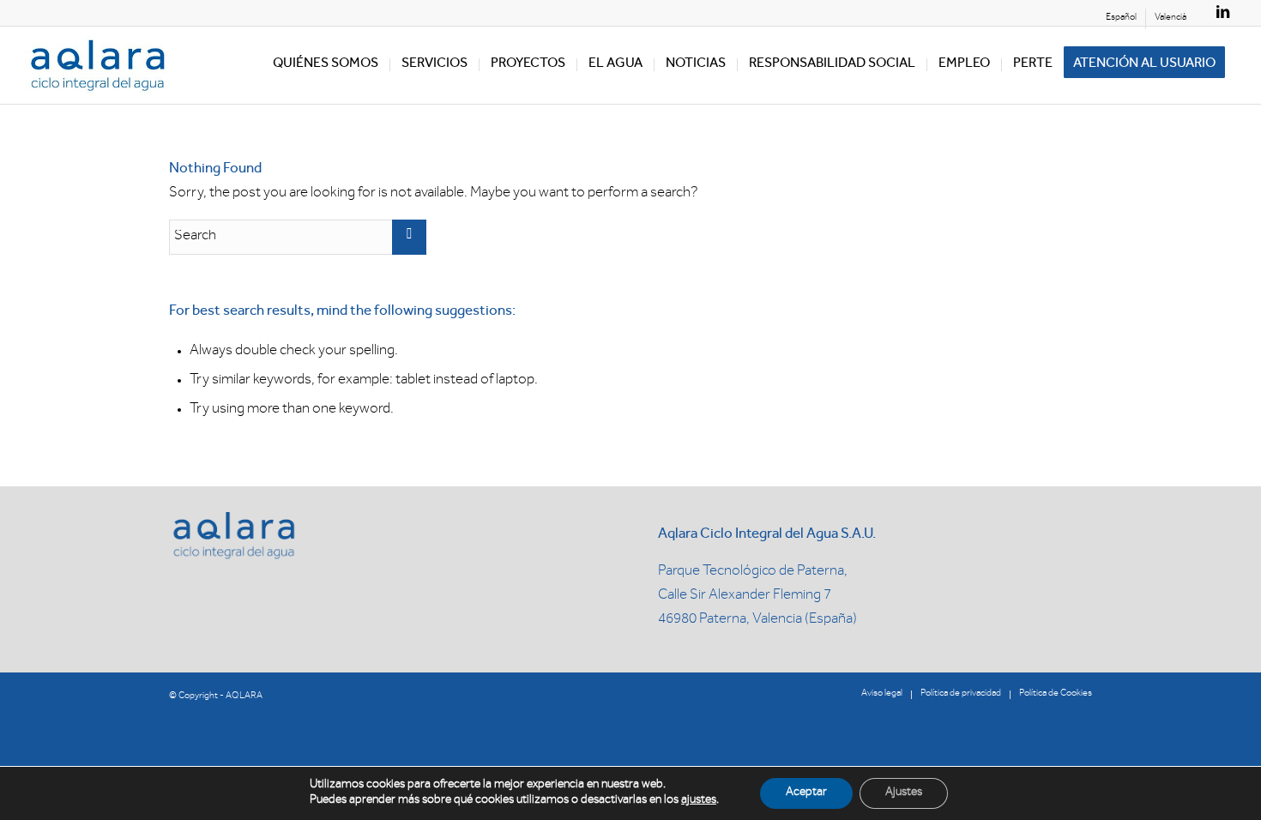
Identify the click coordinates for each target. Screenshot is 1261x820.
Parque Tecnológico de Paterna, (753, 572)
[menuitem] (1121, 19)
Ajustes (903, 793)
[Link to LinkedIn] (1223, 13)
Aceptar (806, 793)
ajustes (698, 801)
